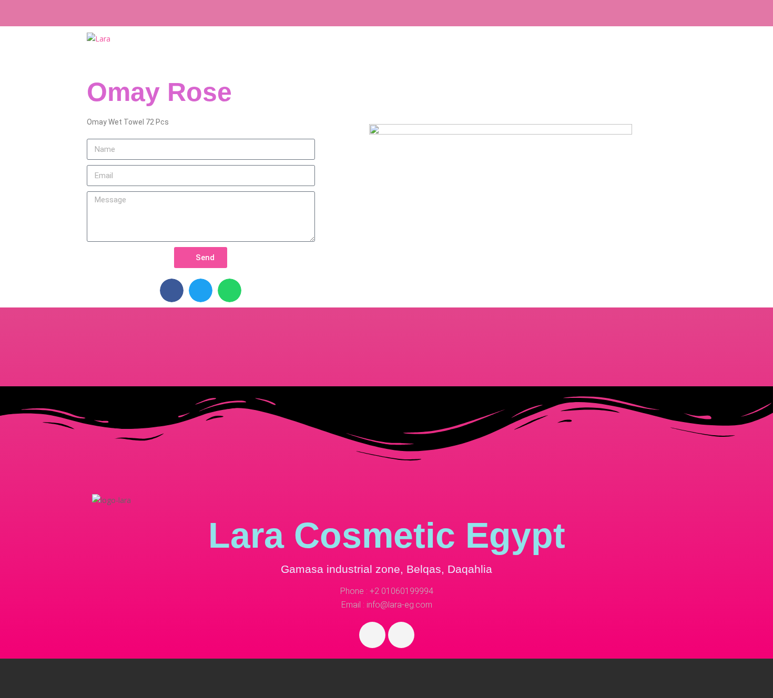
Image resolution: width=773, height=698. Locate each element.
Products (492, 48)
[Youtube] (401, 635)
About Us (549, 48)
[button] (172, 290)
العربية (662, 48)
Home (443, 48)
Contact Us (611, 48)
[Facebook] (372, 635)
